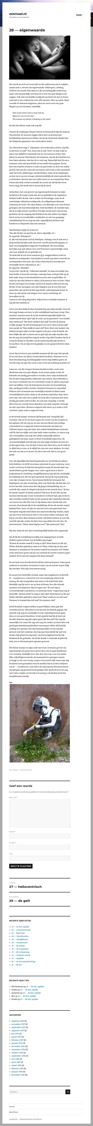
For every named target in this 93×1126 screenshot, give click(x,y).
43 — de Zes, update (20, 927)
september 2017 (18, 1027)
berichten (13, 1112)
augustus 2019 (17, 1021)
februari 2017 (17, 1040)
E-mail (12, 843)
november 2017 (18, 1024)
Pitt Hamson (13, 770)
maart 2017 (16, 1037)
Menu (79, 15)
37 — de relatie (18, 946)
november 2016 (18, 1049)
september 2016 (18, 1056)
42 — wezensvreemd (20, 930)
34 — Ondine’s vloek (20, 955)
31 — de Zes (16, 965)
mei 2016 (15, 1059)
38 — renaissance (19, 942)
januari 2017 (16, 1043)
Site (11, 854)
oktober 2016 (17, 1053)
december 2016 (18, 1046)
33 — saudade (17, 958)
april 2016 (15, 1062)
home (12, 1107)
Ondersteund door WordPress (30, 1119)
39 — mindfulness (19, 939)
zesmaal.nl (18, 14)
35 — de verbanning (20, 952)
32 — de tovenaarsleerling (23, 961)
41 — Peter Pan (18, 933)
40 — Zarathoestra (19, 936)
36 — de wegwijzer (20, 949)
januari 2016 (16, 1071)
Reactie (13, 798)
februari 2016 (17, 1068)
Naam (12, 832)
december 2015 (18, 1075)
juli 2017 (15, 1034)
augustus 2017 (17, 1030)
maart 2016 (16, 1065)
